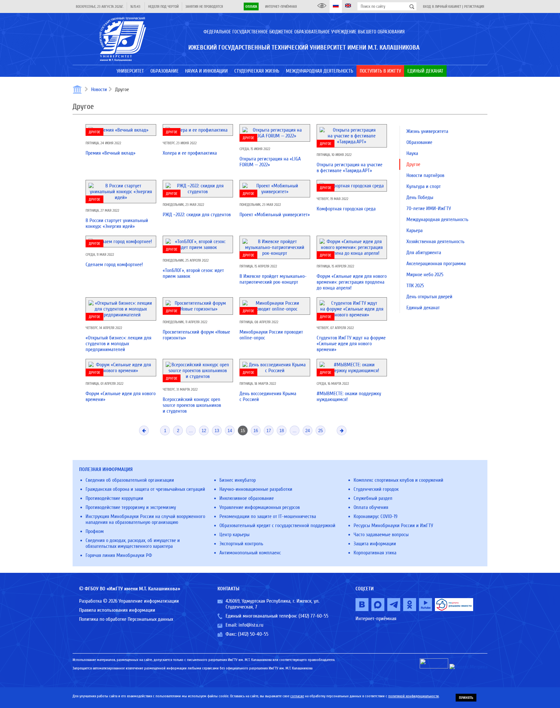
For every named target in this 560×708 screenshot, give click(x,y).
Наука (412, 153)
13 (217, 430)
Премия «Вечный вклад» (110, 153)
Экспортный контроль (241, 544)
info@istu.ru (251, 625)
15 (242, 430)
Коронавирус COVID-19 (375, 516)
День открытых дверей (429, 297)
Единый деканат (423, 308)
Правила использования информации (117, 610)
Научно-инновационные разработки (255, 489)
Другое (94, 132)
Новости (99, 89)
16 (255, 430)
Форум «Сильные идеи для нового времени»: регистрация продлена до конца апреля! (352, 282)
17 (268, 430)
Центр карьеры (234, 534)
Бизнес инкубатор (237, 480)
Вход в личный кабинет (442, 6)
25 (320, 430)
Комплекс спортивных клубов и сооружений (398, 480)
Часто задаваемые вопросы (381, 534)
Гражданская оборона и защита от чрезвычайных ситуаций (145, 489)
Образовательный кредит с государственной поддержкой (277, 525)
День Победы (419, 197)
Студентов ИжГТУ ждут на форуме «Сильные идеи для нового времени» (351, 343)
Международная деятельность (437, 219)
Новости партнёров (425, 175)
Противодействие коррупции (114, 498)
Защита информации (375, 544)
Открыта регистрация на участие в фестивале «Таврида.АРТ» (349, 167)
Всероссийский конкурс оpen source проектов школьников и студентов (192, 405)
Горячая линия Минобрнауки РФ (119, 555)
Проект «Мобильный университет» (274, 215)
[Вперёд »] (341, 430)
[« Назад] (143, 430)
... (191, 430)
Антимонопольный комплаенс (250, 553)
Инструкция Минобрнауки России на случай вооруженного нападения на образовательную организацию (145, 519)
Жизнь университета (427, 131)
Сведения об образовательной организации (130, 480)
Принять (466, 697)
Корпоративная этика (375, 553)
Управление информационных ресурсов (259, 507)
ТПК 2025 (415, 286)
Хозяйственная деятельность (435, 241)
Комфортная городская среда (346, 209)
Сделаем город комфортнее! (114, 264)
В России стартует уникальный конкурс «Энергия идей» (117, 223)
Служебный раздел (373, 498)
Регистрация (474, 6)
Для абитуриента (423, 252)
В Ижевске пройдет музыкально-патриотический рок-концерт (273, 279)
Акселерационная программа (436, 263)
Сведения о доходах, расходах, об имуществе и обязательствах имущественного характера (133, 543)
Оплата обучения (371, 507)
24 (307, 430)
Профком (95, 531)
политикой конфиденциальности (413, 696)
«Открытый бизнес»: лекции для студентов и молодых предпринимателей (118, 343)
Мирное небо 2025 (424, 274)
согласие (297, 696)
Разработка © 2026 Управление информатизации (129, 601)
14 (230, 430)
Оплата (251, 6)
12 (204, 430)
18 (281, 430)
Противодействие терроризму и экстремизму (131, 507)
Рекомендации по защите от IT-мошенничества (267, 516)
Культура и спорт (423, 186)
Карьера (414, 230)
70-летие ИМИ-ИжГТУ (428, 208)
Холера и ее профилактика (190, 153)
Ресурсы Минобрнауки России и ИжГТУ (393, 525)
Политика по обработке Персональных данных (126, 619)
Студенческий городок (376, 489)
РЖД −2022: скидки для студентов (197, 215)
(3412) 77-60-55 (313, 616)
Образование (419, 142)
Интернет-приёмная (281, 6)
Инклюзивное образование (246, 498)
